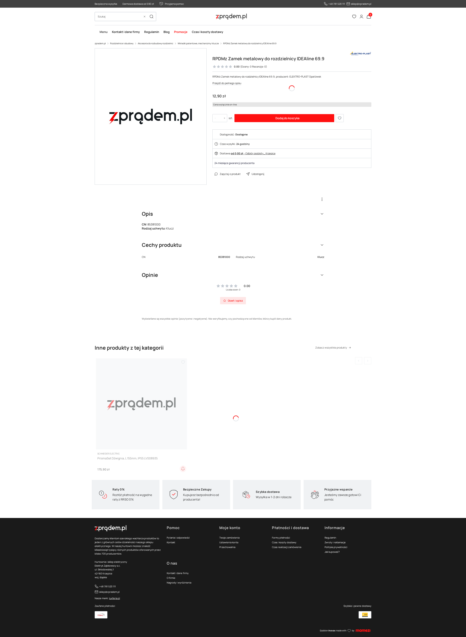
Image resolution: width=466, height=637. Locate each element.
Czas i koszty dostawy (284, 542)
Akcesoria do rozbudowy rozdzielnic (155, 43)
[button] (151, 16)
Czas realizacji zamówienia (286, 547)
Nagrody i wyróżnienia (179, 582)
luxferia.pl (114, 598)
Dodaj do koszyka (287, 118)
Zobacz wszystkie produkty (331, 347)
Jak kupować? (332, 551)
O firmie (171, 577)
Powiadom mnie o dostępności (183, 469)
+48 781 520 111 (336, 3)
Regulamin (330, 537)
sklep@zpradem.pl (361, 3)
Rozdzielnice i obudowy (121, 43)
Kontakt (171, 542)
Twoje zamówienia (229, 537)
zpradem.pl (100, 43)
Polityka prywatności (336, 547)
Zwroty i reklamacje (335, 542)
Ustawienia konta (228, 542)
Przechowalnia (227, 547)
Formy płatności (281, 537)
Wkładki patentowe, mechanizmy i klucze (198, 43)
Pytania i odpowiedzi (178, 537)
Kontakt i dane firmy (178, 573)
